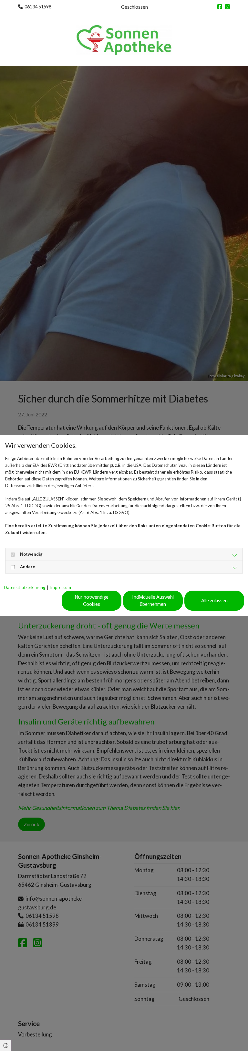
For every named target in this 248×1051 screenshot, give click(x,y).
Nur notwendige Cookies (91, 600)
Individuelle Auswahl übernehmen (153, 600)
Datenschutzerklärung (24, 587)
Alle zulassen (214, 600)
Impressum (60, 587)
